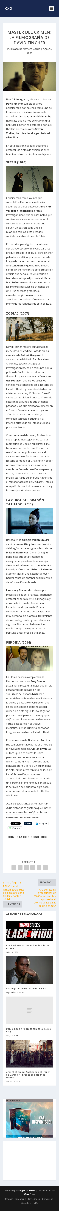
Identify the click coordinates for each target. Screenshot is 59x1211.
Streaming (20, 1198)
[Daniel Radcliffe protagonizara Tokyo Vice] (29, 1010)
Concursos (47, 1198)
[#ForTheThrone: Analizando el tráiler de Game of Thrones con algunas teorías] (29, 1054)
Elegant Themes (26, 1190)
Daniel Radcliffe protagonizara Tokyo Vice (28, 1030)
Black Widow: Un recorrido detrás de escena (27, 947)
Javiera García (32, 49)
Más (36, 1203)
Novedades (34, 1198)
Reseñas (8, 1198)
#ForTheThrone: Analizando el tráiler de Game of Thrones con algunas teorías (28, 1074)
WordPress (29, 1194)
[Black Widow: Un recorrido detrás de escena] (29, 931)
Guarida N (26, 1203)
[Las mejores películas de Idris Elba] (29, 970)
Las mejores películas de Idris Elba (26, 988)
